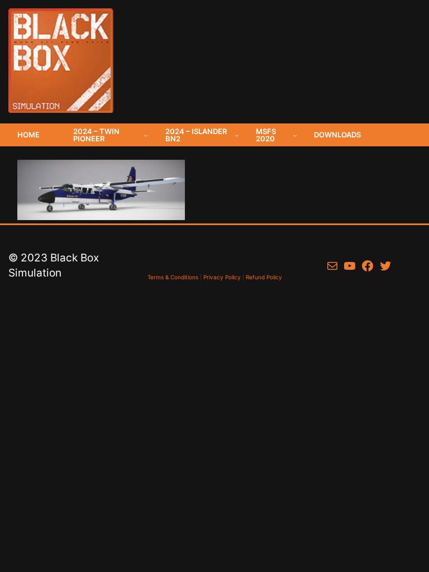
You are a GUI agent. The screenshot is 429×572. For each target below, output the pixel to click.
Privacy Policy (222, 277)
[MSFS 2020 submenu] (295, 135)
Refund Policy (264, 277)
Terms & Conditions (172, 277)
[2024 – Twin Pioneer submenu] (146, 135)
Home (28, 135)
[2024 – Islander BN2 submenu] (237, 135)
